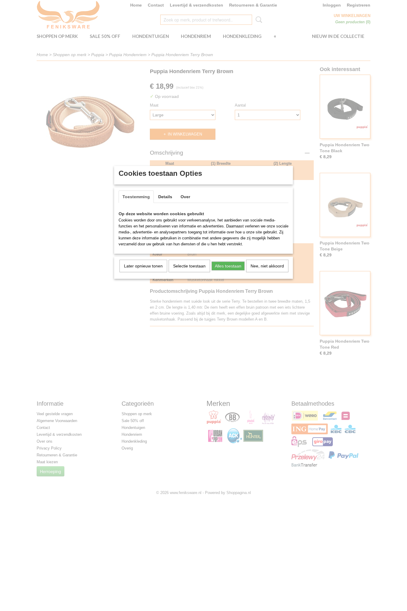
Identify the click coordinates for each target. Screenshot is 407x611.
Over (185, 196)
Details (165, 196)
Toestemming (136, 196)
